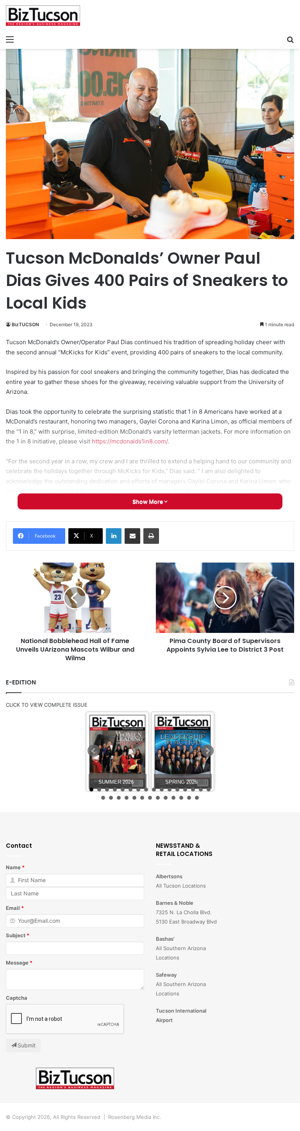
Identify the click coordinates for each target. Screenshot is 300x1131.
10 (162, 790)
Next (207, 751)
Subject (15, 935)
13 (185, 790)
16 (209, 790)
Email (13, 908)
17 (103, 798)
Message (17, 962)
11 (169, 790)
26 (173, 798)
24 (158, 798)
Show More (148, 501)
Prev (94, 751)
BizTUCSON (25, 324)
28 (189, 798)
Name (13, 867)
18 (111, 798)
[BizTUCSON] (43, 15)
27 (181, 798)
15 (201, 790)
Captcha (16, 998)
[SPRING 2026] (183, 751)
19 (119, 798)
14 (193, 790)
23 (150, 798)
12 (177, 790)
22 (142, 798)
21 (134, 798)
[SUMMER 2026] (117, 751)
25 (166, 798)
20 (127, 798)
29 (197, 798)
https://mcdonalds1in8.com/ (130, 441)
